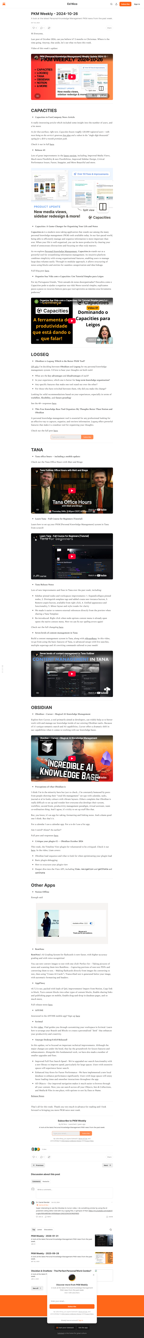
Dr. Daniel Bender (43, 1202)
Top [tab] (33, 1230)
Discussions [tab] (48, 1230)
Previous (39, 1165)
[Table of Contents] (2, 669)
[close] (93, 1275)
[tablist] (41, 1181)
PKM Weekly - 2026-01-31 (44, 1236)
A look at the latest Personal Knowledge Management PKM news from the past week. (61, 1240)
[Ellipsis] (112, 1202)
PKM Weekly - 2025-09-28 (45, 1253)
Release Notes (37, 1096)
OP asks (35, 366)
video (40, 1027)
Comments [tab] (36, 1181)
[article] (72, 1241)
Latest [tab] (39, 1230)
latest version (70, 155)
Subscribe (125, 4)
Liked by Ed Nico (43, 1205)
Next (106, 1165)
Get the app (83, 1328)
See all (35, 1288)
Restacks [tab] (46, 1181)
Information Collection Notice (71, 1314)
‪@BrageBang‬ (91, 638)
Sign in (137, 4)
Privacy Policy (88, 1314)
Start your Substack (66, 1328)
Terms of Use (83, 1312)
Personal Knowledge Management (61, 251)
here (52, 144)
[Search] (111, 4)
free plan (67, 135)
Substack (60, 1333)
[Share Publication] (116, 4)
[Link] (28, 110)
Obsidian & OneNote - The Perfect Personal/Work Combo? (61, 1271)
